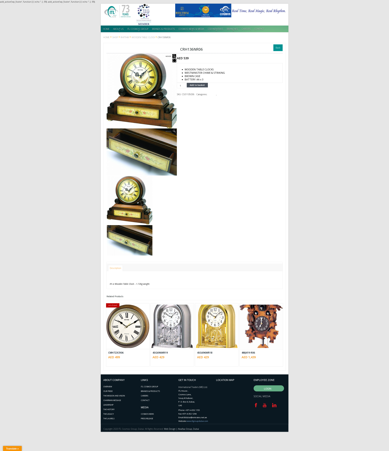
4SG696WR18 (204, 352)
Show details (130, 334)
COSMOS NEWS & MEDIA (191, 28)
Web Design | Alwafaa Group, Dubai (181, 428)
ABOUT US (118, 28)
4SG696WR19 (160, 352)
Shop (115, 37)
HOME (106, 28)
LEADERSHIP (108, 405)
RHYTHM (125, 37)
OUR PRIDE (108, 391)
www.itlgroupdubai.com (197, 421)
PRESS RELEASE (147, 418)
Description (115, 268)
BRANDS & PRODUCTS (163, 28)
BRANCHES (232, 28)
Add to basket (197, 85)
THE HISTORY (109, 409)
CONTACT (259, 28)
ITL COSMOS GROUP (137, 28)
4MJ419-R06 (248, 352)
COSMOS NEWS (147, 414)
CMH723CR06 (116, 352)
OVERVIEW (107, 386)
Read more (129, 314)
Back (278, 47)
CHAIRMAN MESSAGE (112, 400)
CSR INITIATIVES (215, 28)
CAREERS (246, 28)
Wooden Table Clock (143, 37)
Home (106, 37)
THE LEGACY (108, 414)
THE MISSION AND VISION (114, 395)
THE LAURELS (108, 418)
